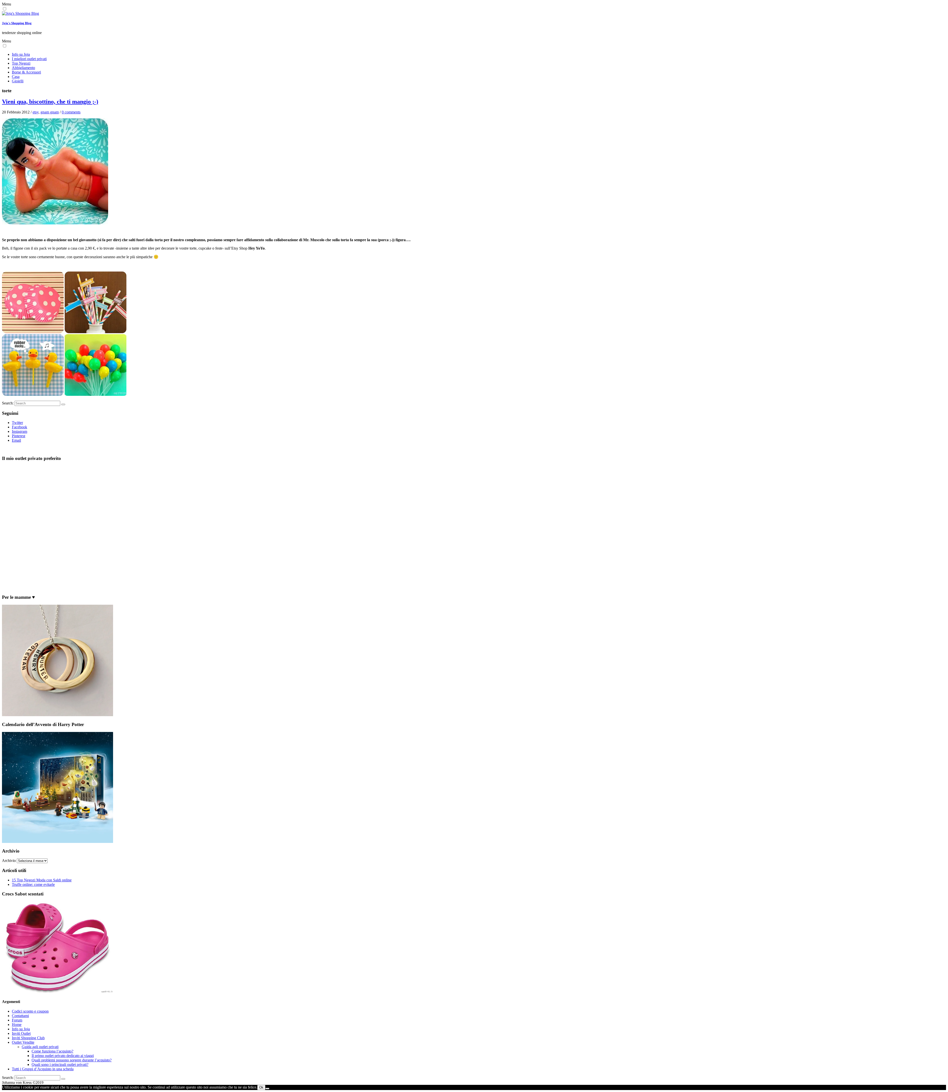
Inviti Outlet (21, 1033)
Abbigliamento (23, 68)
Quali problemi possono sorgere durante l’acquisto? (72, 1060)
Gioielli (17, 81)
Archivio (9, 860)
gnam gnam (49, 112)
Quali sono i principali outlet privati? (60, 1064)
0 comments (71, 112)
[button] (4, 8)
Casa (16, 76)
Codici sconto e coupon (30, 1011)
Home (16, 1024)
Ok (261, 1087)
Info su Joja (21, 54)
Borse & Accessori (26, 72)
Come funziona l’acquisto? (52, 1051)
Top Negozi (21, 63)
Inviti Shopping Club (28, 1038)
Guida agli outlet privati (40, 1047)
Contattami (20, 1016)
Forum (17, 1020)
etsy (36, 112)
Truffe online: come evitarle (33, 884)
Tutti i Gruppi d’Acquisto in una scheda (43, 1069)
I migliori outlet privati (29, 59)
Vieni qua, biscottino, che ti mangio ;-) (50, 101)
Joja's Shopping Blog (17, 23)
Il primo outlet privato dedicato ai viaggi (63, 1056)
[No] (267, 1088)
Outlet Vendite (23, 1042)
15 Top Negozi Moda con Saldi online (42, 880)
